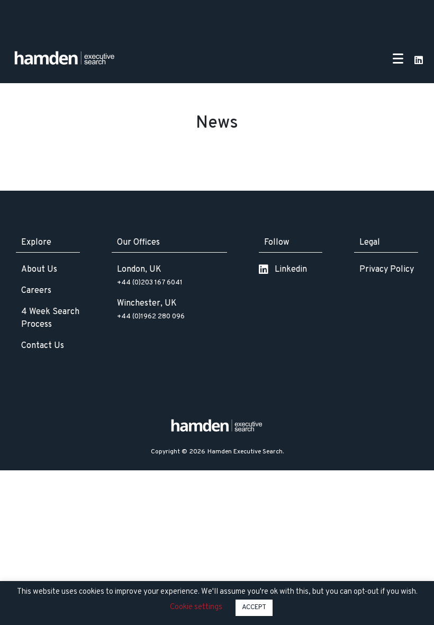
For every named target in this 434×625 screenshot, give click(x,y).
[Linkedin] (418, 60)
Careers (36, 290)
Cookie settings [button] (196, 607)
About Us (39, 269)
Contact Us (42, 346)
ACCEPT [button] (254, 607)
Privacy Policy (386, 269)
